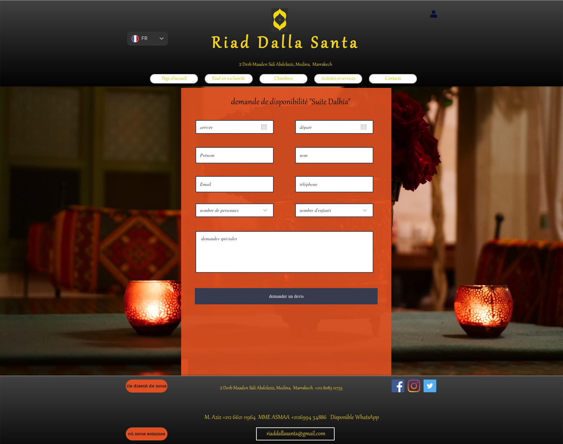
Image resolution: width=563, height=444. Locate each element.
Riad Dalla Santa (286, 44)
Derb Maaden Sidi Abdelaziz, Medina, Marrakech (286, 65)
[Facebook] (398, 386)
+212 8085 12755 (328, 388)
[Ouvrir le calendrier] (264, 127)
